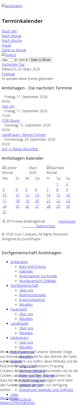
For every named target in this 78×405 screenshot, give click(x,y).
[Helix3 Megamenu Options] (3, 10)
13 (37, 195)
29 (58, 206)
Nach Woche (12, 40)
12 (27, 195)
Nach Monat (11, 35)
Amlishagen (19, 261)
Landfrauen (19, 323)
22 (58, 200)
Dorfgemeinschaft (24, 285)
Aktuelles (26, 304)
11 (18, 195)
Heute (6, 45)
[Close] (3, 243)
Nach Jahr (9, 31)
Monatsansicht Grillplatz (37, 280)
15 (58, 195)
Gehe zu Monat (14, 50)
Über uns (26, 290)
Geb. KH (8, 106)
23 (68, 200)
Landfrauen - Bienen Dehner (24, 134)
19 (27, 200)
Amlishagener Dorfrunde (38, 276)
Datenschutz (45, 226)
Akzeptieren (9, 398)
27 (37, 206)
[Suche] (9, 54)
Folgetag (8, 74)
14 (48, 195)
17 (4, 200)
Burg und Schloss (32, 266)
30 (68, 206)
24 (4, 206)
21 (48, 200)
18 (18, 200)
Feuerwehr (18, 309)
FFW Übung (11, 120)
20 (37, 200)
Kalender (26, 271)
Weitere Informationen (17, 402)
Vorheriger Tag (13, 64)
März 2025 (33, 170)
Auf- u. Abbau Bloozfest (20, 148)
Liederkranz (19, 337)
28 (48, 206)
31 (4, 212)
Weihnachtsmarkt (32, 295)
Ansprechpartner (32, 299)
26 (27, 206)
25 (18, 206)
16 (68, 195)
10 (4, 195)
